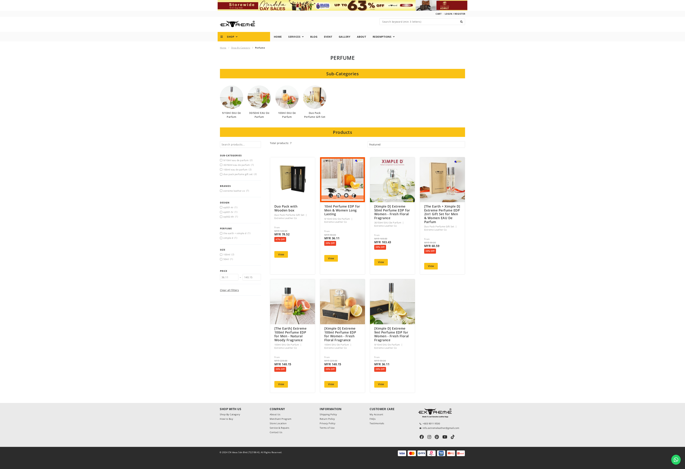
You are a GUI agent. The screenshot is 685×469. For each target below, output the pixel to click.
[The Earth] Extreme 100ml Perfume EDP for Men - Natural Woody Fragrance (290, 334)
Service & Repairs (279, 427)
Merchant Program (280, 418)
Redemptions (383, 36)
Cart (439, 13)
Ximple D (230, 237)
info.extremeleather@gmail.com (441, 428)
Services (295, 36)
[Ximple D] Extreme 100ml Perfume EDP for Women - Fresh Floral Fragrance (340, 334)
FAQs (373, 418)
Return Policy (327, 418)
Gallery (345, 36)
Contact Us (276, 432)
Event (328, 36)
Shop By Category (240, 47)
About (361, 36)
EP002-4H (230, 216)
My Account (376, 414)
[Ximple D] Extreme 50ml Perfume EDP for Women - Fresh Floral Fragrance (392, 212)
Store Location (278, 423)
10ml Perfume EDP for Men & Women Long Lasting (342, 210)
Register (460, 13)
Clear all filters (229, 290)
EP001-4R (230, 207)
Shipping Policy (328, 414)
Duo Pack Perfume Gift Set (240, 174)
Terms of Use (327, 427)
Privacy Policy (327, 423)
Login (448, 13)
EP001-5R (230, 212)
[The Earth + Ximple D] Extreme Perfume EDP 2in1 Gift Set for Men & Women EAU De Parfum (442, 214)
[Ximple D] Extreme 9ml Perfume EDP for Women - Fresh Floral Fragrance (391, 334)
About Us (275, 414)
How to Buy (226, 418)
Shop (229, 36)
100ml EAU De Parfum (237, 169)
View (281, 254)
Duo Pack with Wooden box (286, 208)
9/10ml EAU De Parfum (238, 160)
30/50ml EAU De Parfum (238, 165)
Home (278, 36)
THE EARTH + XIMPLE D (236, 233)
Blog (313, 36)
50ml (228, 259)
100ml (228, 254)
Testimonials (377, 423)
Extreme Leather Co (236, 190)
